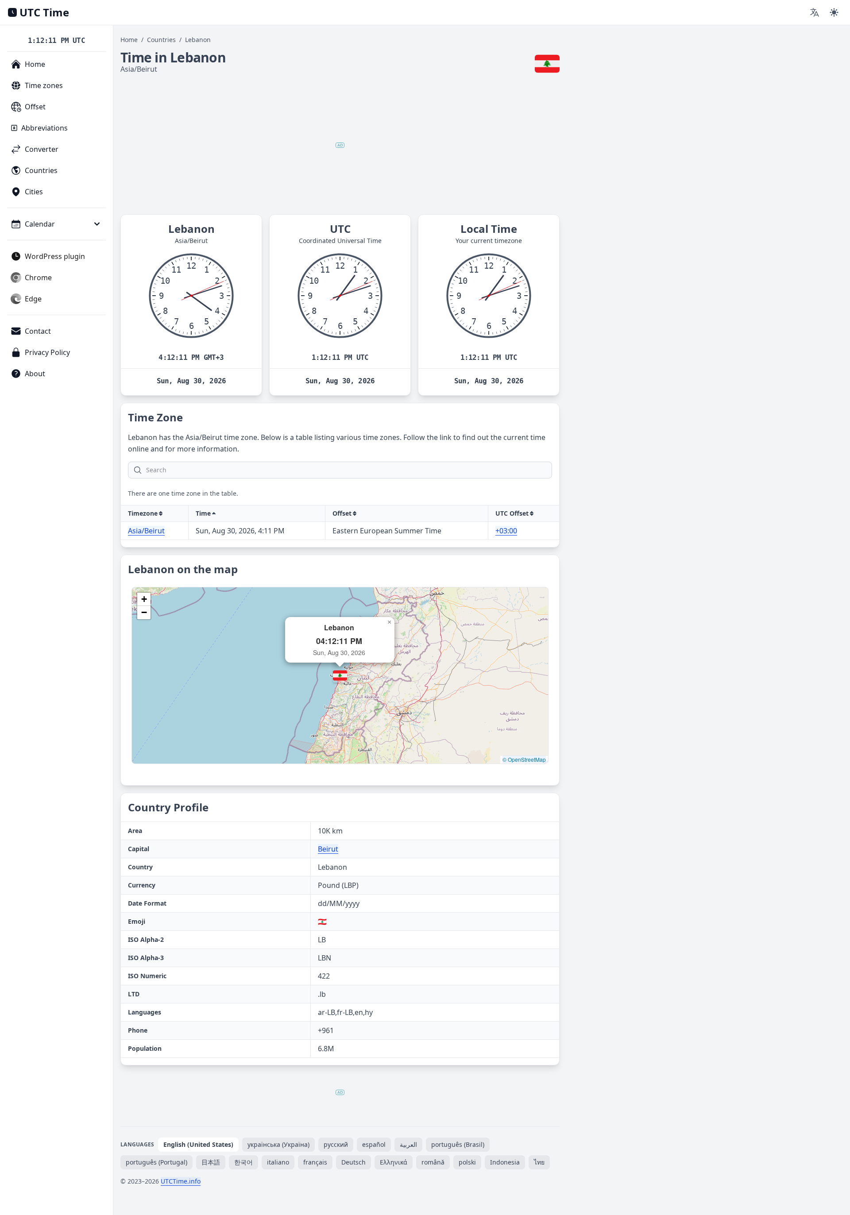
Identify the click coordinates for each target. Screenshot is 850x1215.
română (432, 1162)
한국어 (243, 1162)
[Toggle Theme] (834, 12)
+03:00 (506, 531)
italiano (278, 1162)
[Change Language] (814, 12)
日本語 (210, 1162)
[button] (340, 675)
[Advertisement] (340, 145)
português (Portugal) (156, 1162)
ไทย (539, 1162)
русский (336, 1144)
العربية (408, 1144)
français (315, 1162)
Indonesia (505, 1162)
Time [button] (203, 513)
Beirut (328, 849)
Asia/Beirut (146, 531)
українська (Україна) (278, 1144)
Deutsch (353, 1162)
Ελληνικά (393, 1162)
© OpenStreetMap (524, 759)
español (374, 1144)
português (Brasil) (457, 1144)
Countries (161, 39)
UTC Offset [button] (512, 513)
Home (129, 39)
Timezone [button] (143, 513)
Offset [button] (342, 513)
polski (467, 1162)
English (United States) (198, 1144)
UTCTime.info (181, 1181)
